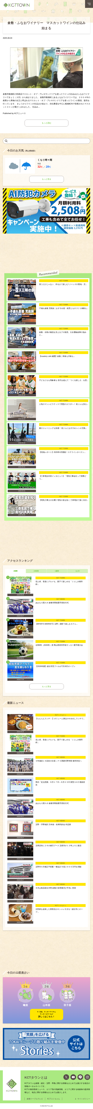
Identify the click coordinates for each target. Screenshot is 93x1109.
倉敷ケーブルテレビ (35, 1099)
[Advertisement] (46, 251)
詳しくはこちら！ (46, 1014)
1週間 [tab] (57, 571)
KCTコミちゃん (53, 1099)
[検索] (6, 140)
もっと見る (46, 179)
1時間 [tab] (15, 571)
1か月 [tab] (78, 571)
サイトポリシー (83, 1099)
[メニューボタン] (89, 4)
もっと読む (46, 123)
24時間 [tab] (36, 571)
